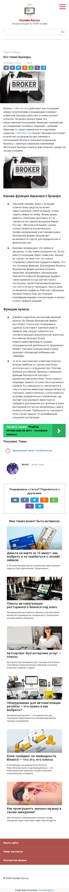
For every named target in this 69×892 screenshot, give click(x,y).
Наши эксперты (13, 851)
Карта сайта (10, 842)
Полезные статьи (12, 63)
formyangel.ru (46, 890)
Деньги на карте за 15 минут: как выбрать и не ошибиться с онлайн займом (33, 556)
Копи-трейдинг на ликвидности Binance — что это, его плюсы (31, 757)
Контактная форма (14, 860)
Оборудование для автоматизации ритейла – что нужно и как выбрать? (34, 706)
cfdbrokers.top (23, 133)
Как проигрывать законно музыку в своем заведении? (34, 810)
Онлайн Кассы (29, 20)
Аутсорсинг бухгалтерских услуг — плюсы (34, 655)
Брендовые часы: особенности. (33, 450)
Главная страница (12, 52)
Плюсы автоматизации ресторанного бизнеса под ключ (32, 605)
